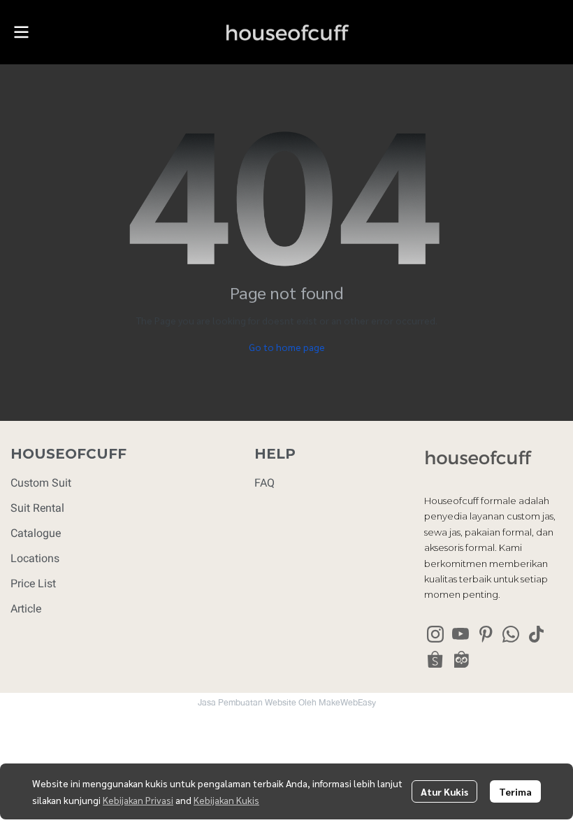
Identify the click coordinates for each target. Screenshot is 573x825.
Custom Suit (40, 482)
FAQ (264, 482)
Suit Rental (37, 508)
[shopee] (435, 659)
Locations (34, 558)
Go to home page (287, 346)
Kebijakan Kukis (226, 800)
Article (25, 608)
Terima (515, 791)
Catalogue (35, 533)
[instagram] (435, 634)
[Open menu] (21, 32)
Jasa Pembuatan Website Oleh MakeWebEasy (287, 702)
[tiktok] (536, 634)
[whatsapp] (511, 634)
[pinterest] (485, 634)
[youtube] (460, 634)
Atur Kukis (444, 791)
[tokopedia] (460, 659)
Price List (33, 583)
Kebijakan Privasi (138, 800)
